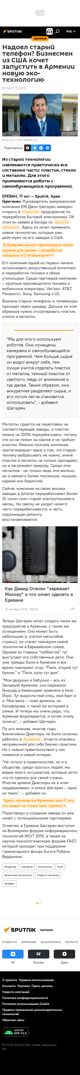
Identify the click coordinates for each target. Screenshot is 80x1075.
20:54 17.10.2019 (14, 88)
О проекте (9, 980)
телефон (9, 883)
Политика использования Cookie (25, 1004)
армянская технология (18, 875)
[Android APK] (16, 1032)
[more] (72, 608)
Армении (30, 211)
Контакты (9, 986)
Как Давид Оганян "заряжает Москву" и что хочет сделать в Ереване (39, 594)
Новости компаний (15, 992)
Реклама (24, 986)
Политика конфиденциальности (25, 998)
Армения (27, 866)
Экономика (45, 866)
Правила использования (36, 980)
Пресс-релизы (42, 986)
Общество (10, 866)
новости (9, 942)
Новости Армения (48, 875)
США (60, 866)
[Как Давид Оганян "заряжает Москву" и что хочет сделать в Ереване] (40, 554)
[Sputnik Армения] (13, 33)
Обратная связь (13, 1020)
